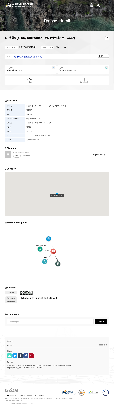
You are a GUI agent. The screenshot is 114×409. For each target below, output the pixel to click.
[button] (57, 194)
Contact (42, 395)
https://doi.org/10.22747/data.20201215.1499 (25, 368)
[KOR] (91, 5)
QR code (104, 56)
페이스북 (25, 355)
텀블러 (20, 355)
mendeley (31, 355)
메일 (9, 355)
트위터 (14, 355)
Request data (98, 155)
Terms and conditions (27, 395)
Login (98, 5)
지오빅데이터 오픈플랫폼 (19, 5)
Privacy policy (10, 395)
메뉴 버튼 (105, 5)
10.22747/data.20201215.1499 (27, 56)
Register (101, 321)
